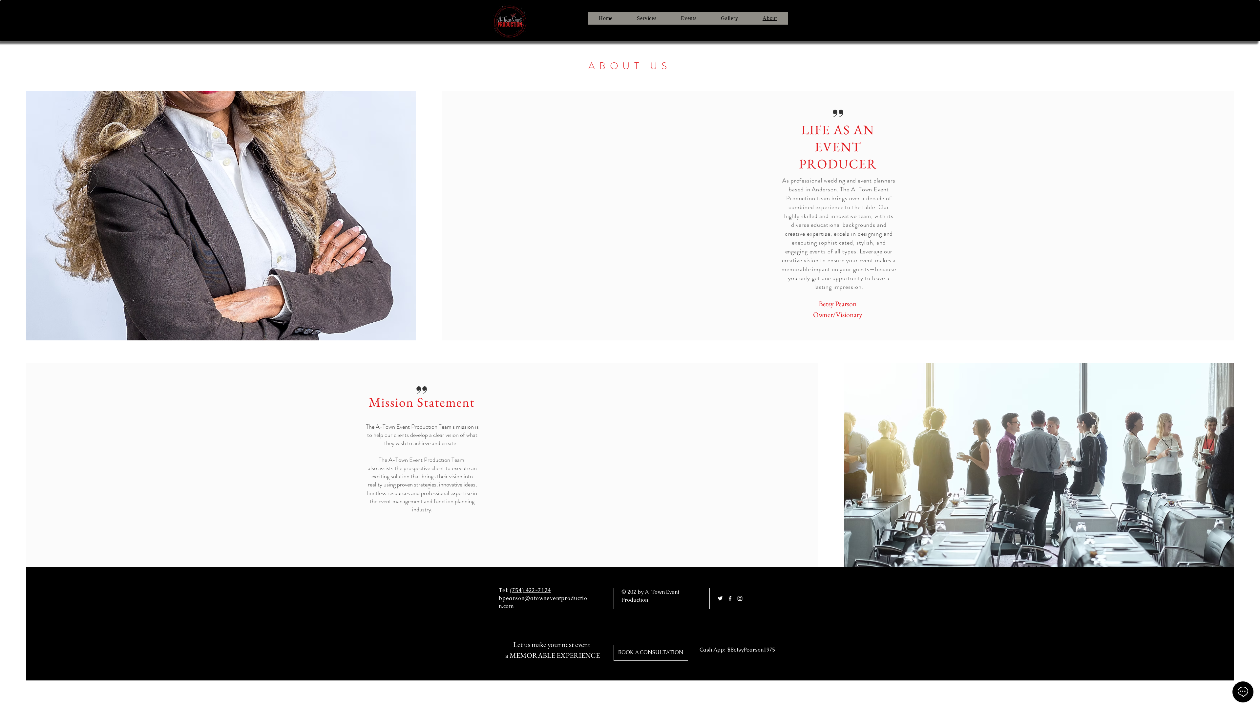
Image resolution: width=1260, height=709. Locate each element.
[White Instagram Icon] (740, 598)
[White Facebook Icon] (730, 598)
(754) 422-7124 (530, 590)
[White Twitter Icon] (720, 598)
